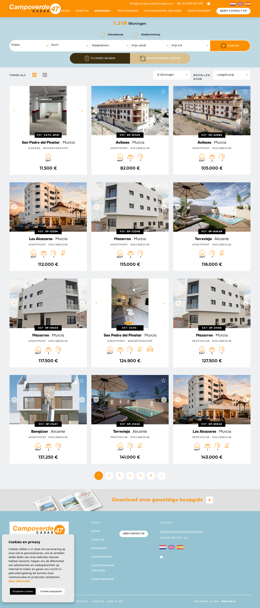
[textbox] (31, 45)
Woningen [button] (102, 11)
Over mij (82, 11)
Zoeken (233, 46)
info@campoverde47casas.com (151, 3)
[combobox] (30, 45)
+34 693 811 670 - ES (174, 538)
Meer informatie (19, 581)
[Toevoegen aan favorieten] (81, 91)
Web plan (115, 601)
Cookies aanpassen (51, 591)
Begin (65, 11)
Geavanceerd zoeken (163, 58)
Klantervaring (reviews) (163, 11)
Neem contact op (233, 11)
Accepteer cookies (23, 591)
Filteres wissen (103, 58)
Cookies (98, 601)
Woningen (99, 548)
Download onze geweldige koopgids (158, 500)
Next (83, 110)
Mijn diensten (128, 11)
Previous (13, 110)
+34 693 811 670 (190, 3)
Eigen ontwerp (199, 11)
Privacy (82, 601)
